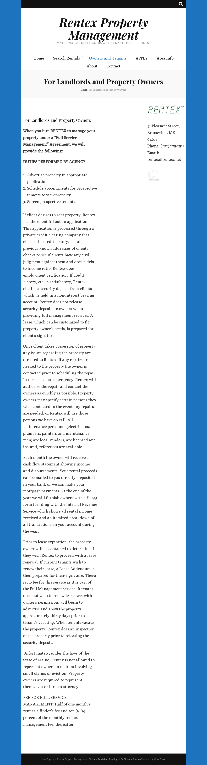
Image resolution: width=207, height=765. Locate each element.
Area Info (165, 58)
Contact (113, 66)
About (92, 66)
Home (38, 58)
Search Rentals (66, 58)
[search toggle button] (181, 4)
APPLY (142, 58)
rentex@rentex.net (164, 159)
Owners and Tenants (108, 58)
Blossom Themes (132, 759)
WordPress (159, 759)
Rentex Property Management (103, 28)
